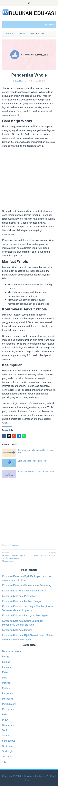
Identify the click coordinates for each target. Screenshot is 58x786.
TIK (4, 761)
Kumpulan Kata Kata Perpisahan (19, 596)
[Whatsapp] (24, 436)
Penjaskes (7, 698)
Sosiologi (7, 751)
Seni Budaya (8, 740)
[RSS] (29, 3)
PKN (4, 714)
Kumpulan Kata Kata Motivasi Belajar (21, 601)
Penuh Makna (9, 703)
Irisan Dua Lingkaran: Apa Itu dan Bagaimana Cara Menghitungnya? (14, 556)
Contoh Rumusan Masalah (45, 554)
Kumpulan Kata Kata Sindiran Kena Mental (24, 590)
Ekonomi (6, 667)
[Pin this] (14, 436)
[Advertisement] (29, 179)
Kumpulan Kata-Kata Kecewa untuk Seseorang (26, 585)
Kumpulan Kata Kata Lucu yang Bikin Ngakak (26, 615)
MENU (51, 24)
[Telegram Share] (19, 436)
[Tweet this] (9, 436)
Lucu (4, 677)
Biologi (5, 656)
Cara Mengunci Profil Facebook (32, 460)
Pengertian (14, 545)
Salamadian (8, 725)
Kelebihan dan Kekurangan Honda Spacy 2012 (36, 451)
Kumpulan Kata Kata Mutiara (17, 629)
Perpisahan (8, 709)
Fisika (5, 672)
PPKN (5, 719)
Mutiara (6, 688)
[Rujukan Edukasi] (29, 11)
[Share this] (4, 436)
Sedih (5, 730)
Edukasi (6, 661)
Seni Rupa (7, 746)
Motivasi (6, 682)
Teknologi (7, 756)
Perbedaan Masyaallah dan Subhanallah (36, 471)
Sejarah (6, 735)
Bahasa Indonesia (11, 651)
